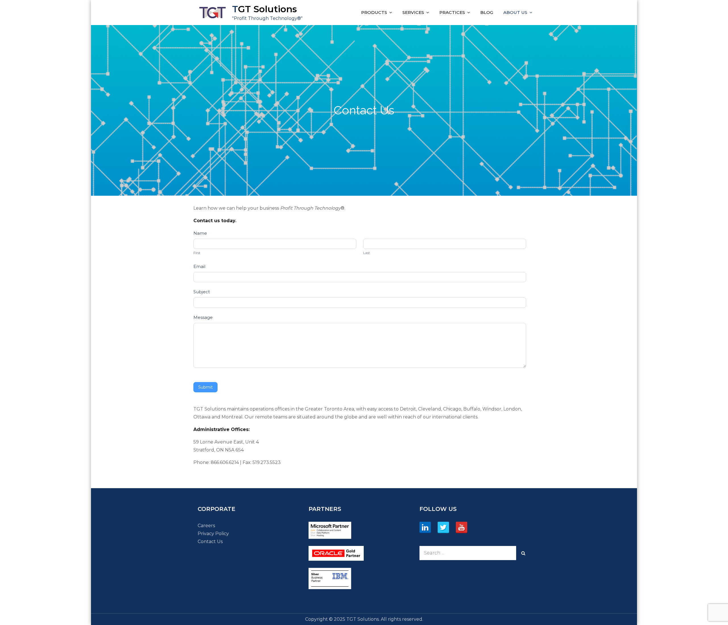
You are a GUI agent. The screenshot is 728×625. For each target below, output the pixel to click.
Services (413, 12)
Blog (486, 12)
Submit (205, 387)
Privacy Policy (213, 533)
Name (200, 233)
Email (199, 266)
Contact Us (210, 541)
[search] (523, 553)
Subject (201, 291)
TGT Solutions (264, 9)
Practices (452, 12)
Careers (206, 525)
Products (374, 12)
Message (203, 317)
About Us (515, 12)
